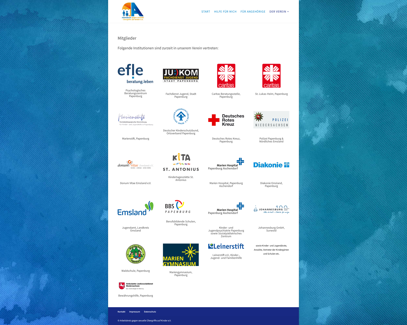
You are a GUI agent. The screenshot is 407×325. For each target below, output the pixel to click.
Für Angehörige (253, 11)
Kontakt (121, 311)
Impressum (134, 311)
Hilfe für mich (225, 11)
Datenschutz (150, 311)
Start (205, 11)
